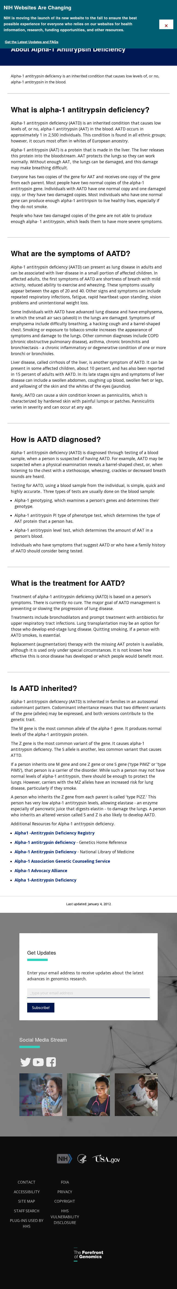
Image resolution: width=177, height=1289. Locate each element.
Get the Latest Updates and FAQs (31, 41)
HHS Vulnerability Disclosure (65, 1216)
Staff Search (26, 1210)
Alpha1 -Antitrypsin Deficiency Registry (54, 833)
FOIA (65, 1182)
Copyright (64, 1201)
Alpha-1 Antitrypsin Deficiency (45, 851)
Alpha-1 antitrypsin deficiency (45, 842)
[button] (105, 1162)
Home (12, 58)
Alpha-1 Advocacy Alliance (41, 870)
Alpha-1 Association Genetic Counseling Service (62, 861)
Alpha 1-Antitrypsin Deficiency (45, 880)
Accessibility (27, 1191)
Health (27, 58)
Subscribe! (41, 1007)
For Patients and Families (56, 58)
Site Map (26, 1201)
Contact (26, 1182)
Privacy (64, 1191)
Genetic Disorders (93, 58)
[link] (25, 1062)
